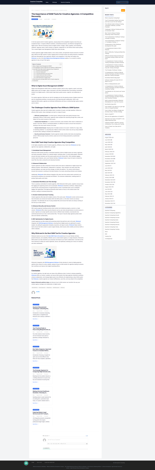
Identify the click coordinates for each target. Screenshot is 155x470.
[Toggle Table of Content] (60, 64)
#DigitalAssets (49, 287)
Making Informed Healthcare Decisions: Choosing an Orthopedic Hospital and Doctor (41, 393)
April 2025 (107, 172)
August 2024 (108, 186)
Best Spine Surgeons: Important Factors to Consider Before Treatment (42, 350)
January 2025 (108, 177)
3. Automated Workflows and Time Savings (43, 73)
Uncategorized (37, 10)
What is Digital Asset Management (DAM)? (42, 66)
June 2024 (107, 191)
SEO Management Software (46, 223)
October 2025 (108, 161)
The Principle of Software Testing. (113, 70)
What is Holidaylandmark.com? (112, 83)
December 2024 (109, 179)
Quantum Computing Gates (111, 219)
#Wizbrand (62, 287)
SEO (106, 234)
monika (40, 19)
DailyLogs (39, 462)
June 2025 (107, 168)
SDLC (106, 231)
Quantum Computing (36, 1)
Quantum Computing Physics (112, 222)
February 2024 (108, 196)
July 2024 (107, 189)
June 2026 (107, 142)
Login (86, 435)
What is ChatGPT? (109, 114)
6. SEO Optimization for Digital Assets (42, 77)
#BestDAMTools (34, 287)
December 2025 (109, 156)
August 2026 (108, 137)
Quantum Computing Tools (111, 227)
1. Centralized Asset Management (41, 70)
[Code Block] (60, 443)
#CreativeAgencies (42, 287)
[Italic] (50, 443)
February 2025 (108, 175)
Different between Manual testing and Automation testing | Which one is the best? (114, 57)
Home (32, 10)
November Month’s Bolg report (112, 77)
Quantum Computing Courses (112, 217)
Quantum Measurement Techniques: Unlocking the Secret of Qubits (40, 308)
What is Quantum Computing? (112, 18)
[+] (65, 443)
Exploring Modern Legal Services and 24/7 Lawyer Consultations (40, 414)
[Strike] (53, 443)
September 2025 (109, 163)
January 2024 (108, 198)
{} (63, 443)
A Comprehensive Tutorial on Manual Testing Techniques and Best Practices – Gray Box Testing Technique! (115, 66)
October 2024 (108, 184)
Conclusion (35, 80)
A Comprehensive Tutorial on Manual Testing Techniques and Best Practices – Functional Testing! (115, 88)
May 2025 (107, 170)
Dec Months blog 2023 (110, 104)
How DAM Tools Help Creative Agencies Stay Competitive (46, 69)
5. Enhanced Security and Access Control (43, 76)
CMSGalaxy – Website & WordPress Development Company (53, 466)
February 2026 (108, 151)
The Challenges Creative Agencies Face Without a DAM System (47, 67)
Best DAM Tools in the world (56, 236)
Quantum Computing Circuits (112, 215)
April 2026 (107, 147)
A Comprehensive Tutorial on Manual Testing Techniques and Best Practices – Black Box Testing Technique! (115, 74)
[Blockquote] (58, 443)
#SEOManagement (56, 287)
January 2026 (108, 154)
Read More (35, 318)
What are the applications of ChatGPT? (114, 116)
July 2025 (107, 165)
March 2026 (108, 149)
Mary (34, 310)
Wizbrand (34, 58)
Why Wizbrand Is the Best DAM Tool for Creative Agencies (46, 79)
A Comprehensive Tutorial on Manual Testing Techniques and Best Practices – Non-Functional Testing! (115, 97)
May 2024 (107, 194)
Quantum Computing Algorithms (113, 212)
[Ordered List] (55, 443)
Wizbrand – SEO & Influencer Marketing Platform (92, 466)
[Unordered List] (57, 443)
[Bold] (48, 443)
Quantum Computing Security (112, 224)
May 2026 (107, 144)
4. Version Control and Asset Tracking (42, 74)
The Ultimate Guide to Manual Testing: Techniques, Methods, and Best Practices (114, 25)
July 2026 (107, 139)
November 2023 (109, 203)
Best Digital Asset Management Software (54, 58)
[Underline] (51, 443)
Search (106, 8)
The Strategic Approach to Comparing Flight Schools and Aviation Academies (41, 371)
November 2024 (109, 182)
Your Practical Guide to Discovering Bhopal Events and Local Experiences (42, 329)
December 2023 (109, 201)
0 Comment (54, 19)
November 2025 (109, 158)
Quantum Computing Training (112, 229)
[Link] (62, 443)
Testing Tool (108, 236)
